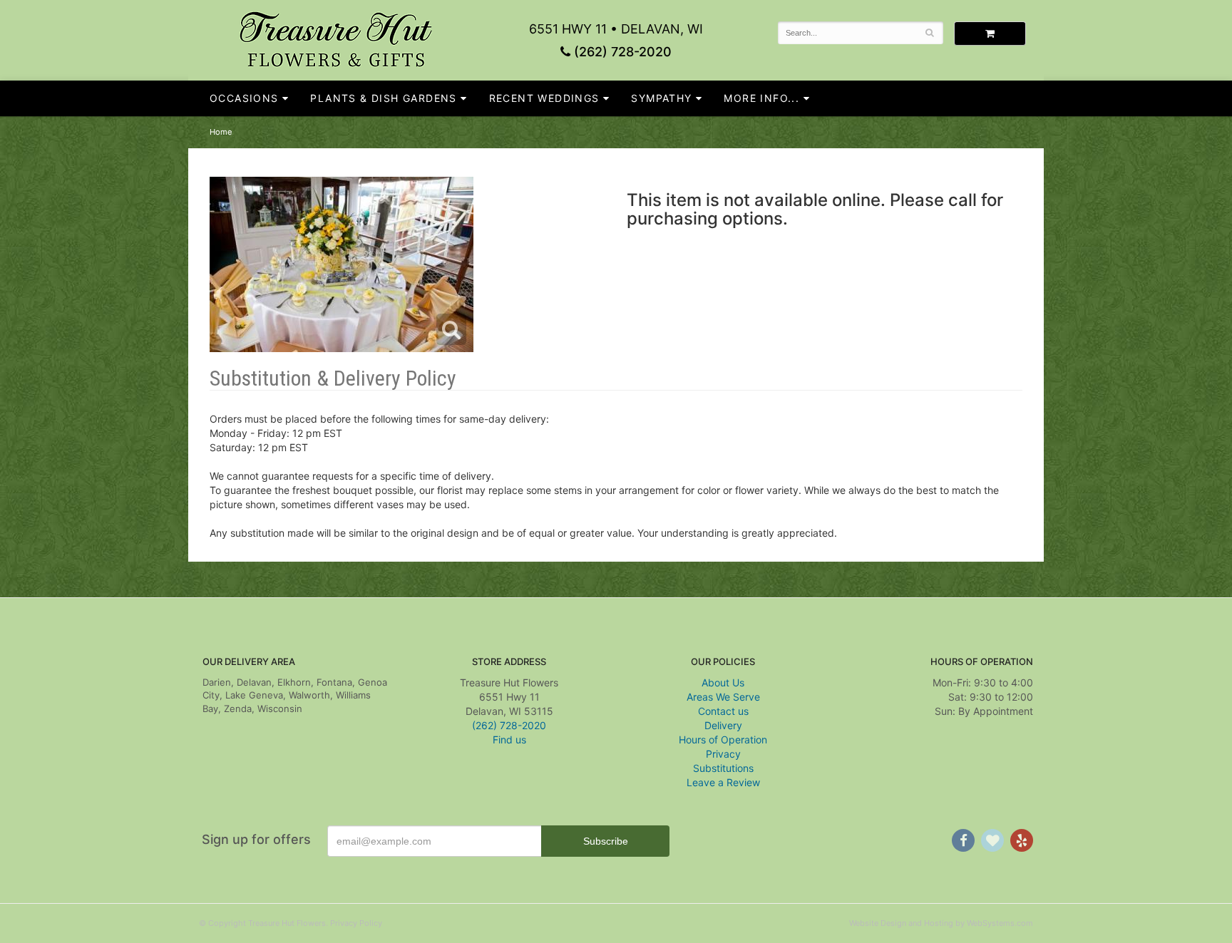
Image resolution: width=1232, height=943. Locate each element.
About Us (723, 682)
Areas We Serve (723, 697)
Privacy (723, 754)
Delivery (723, 725)
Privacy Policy (356, 923)
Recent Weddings (544, 98)
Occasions (244, 98)
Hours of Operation (723, 739)
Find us (509, 739)
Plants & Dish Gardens (383, 98)
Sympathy (661, 98)
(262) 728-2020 (621, 51)
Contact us (723, 711)
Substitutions (723, 768)
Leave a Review (723, 782)
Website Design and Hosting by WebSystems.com (941, 923)
